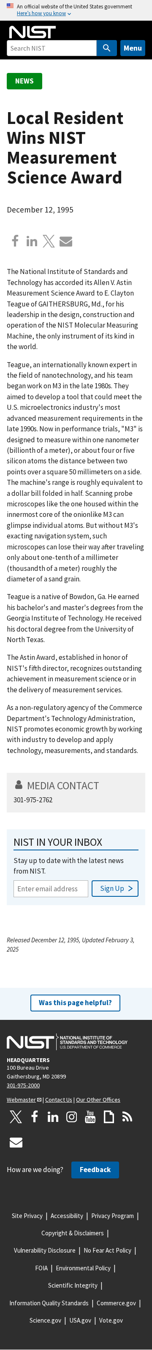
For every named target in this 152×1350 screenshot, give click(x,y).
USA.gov (80, 1320)
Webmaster (21, 1099)
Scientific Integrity (73, 1285)
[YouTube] (90, 1117)
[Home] (32, 32)
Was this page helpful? (75, 1002)
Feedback (95, 1169)
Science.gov (45, 1320)
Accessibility (67, 1216)
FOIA (41, 1268)
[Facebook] (15, 241)
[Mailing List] (16, 1142)
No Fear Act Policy (107, 1250)
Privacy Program (112, 1216)
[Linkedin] (32, 241)
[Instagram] (71, 1117)
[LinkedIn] (53, 1117)
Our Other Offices (98, 1099)
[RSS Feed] (127, 1117)
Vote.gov (111, 1320)
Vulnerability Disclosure (45, 1250)
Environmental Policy (83, 1268)
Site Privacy (27, 1216)
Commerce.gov (116, 1303)
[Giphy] (109, 1117)
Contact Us (58, 1099)
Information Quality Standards (49, 1303)
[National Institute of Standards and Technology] (67, 1041)
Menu (133, 48)
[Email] (65, 241)
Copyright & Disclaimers (72, 1233)
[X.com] (49, 241)
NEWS (24, 81)
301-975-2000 (23, 1085)
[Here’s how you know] (76, 10)
